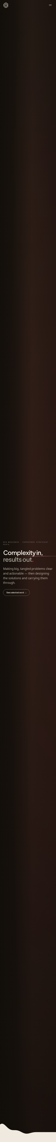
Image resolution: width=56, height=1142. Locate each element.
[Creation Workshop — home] (5, 5)
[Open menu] (50, 5)
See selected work (16, 592)
